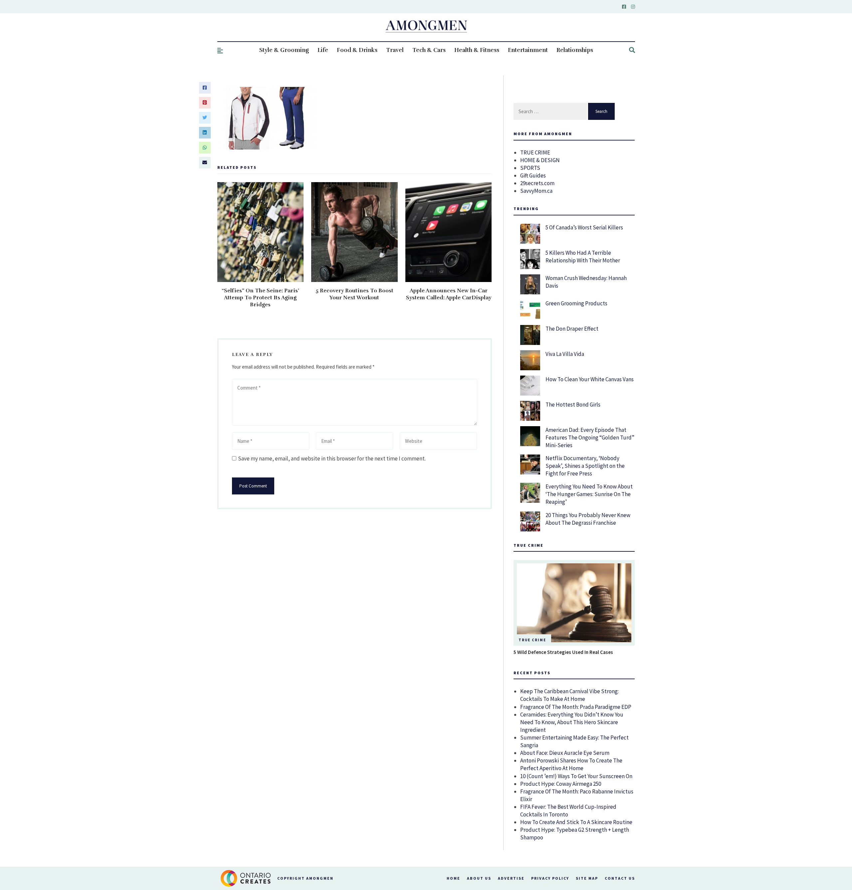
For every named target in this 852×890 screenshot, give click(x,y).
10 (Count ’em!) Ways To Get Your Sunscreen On (576, 776)
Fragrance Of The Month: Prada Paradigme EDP (575, 707)
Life (323, 50)
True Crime (532, 640)
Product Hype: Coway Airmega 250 (560, 783)
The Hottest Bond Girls (572, 404)
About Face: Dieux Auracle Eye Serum (564, 752)
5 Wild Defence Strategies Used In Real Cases (563, 652)
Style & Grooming (284, 50)
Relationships (574, 50)
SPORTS (530, 167)
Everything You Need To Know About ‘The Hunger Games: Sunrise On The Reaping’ (589, 494)
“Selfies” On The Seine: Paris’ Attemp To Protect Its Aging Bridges (260, 297)
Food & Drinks (357, 50)
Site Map (587, 878)
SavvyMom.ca (536, 190)
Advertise (511, 878)
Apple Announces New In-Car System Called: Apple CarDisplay (448, 294)
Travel (395, 50)
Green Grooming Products (576, 303)
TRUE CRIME (535, 152)
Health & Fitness (476, 50)
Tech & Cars (429, 50)
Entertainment (528, 50)
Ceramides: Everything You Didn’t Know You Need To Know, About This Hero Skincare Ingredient (571, 722)
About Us (479, 878)
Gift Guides (533, 175)
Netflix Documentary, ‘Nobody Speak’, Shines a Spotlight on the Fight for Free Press (585, 465)
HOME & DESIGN (540, 160)
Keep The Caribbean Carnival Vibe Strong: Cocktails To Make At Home (569, 695)
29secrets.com (537, 183)
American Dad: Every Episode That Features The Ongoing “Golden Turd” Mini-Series (589, 437)
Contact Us (620, 878)
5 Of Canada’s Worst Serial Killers (584, 227)
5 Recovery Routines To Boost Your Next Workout (354, 294)
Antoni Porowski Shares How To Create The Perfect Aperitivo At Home (571, 764)
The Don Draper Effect (571, 328)
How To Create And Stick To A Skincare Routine (576, 822)
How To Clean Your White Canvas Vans (589, 379)
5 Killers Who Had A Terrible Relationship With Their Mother (582, 256)
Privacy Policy (550, 878)
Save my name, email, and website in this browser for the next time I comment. (332, 458)
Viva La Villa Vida (564, 354)
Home (453, 878)
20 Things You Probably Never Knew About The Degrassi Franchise (587, 518)
